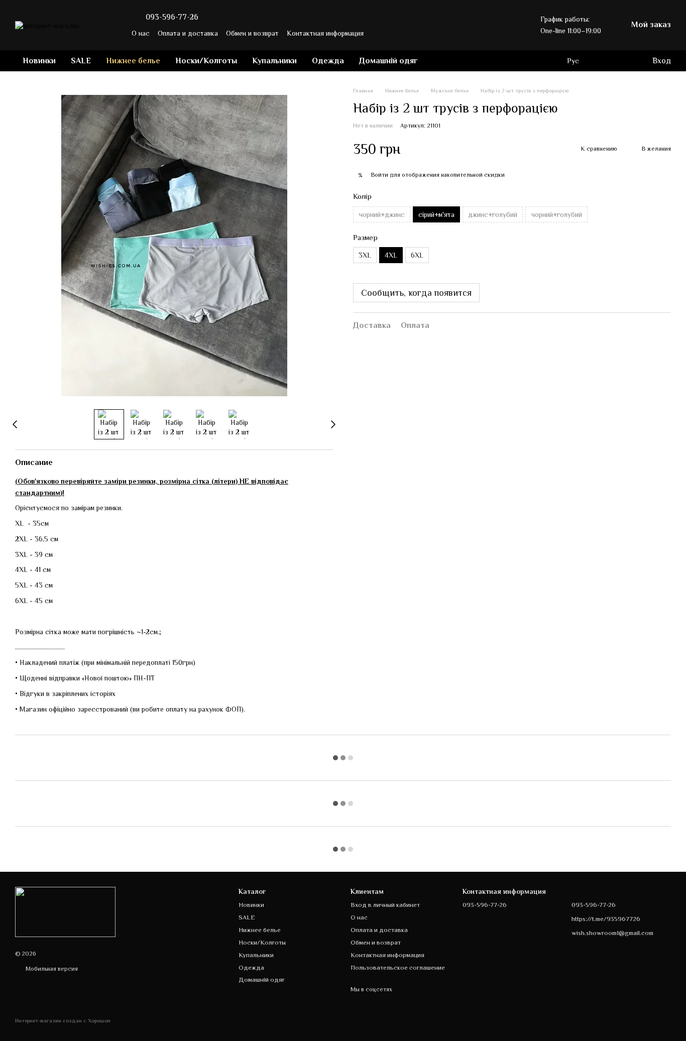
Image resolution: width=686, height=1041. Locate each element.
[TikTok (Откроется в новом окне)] (484, 33)
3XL (365, 256)
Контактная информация (325, 33)
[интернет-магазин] (65, 911)
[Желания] (603, 61)
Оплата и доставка (188, 33)
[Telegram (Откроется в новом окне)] (496, 33)
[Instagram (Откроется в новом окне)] (472, 33)
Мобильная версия (51, 968)
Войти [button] (379, 175)
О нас (141, 33)
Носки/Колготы (206, 60)
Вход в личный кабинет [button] (385, 904)
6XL (417, 256)
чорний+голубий (556, 214)
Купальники (274, 60)
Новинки (39, 60)
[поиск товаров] (443, 61)
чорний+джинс (382, 214)
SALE (81, 60)
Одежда (328, 60)
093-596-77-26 (172, 17)
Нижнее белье (133, 60)
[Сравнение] (623, 61)
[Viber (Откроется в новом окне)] (508, 33)
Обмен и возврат (252, 33)
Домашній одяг (388, 60)
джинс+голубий (492, 214)
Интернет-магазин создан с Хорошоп (62, 1020)
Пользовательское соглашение (398, 967)
